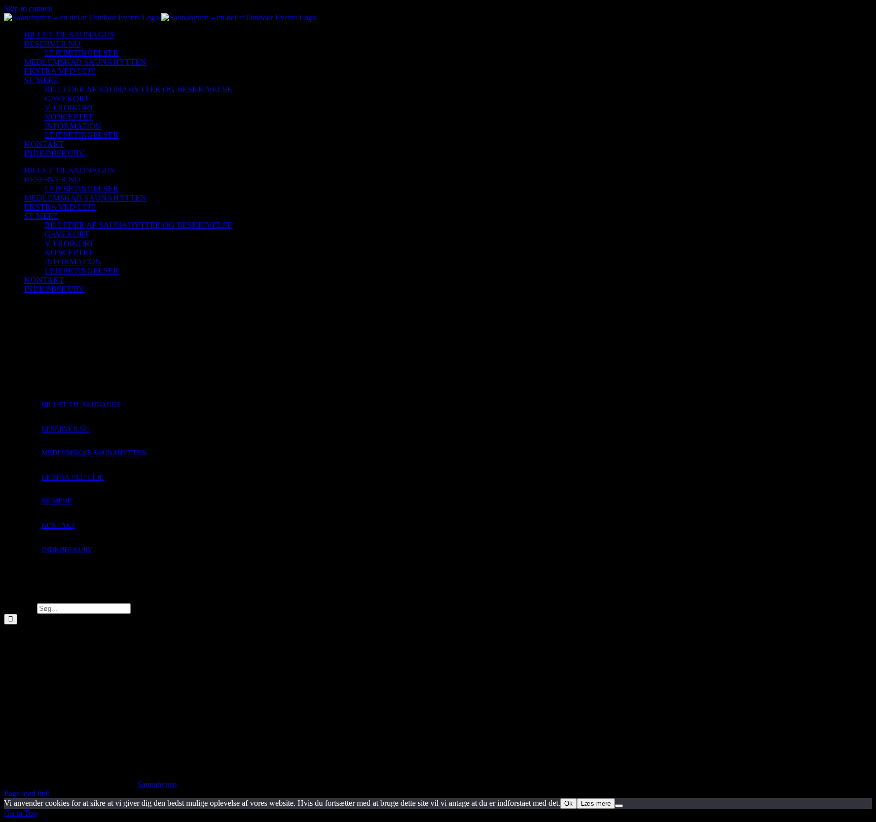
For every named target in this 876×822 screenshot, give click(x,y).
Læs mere (596, 803)
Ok (568, 803)
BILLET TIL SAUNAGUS (81, 405)
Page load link (27, 793)
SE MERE (57, 501)
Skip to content (28, 8)
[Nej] (619, 805)
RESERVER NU (66, 429)
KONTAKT (59, 525)
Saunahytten (157, 784)
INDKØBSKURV (67, 550)
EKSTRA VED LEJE (73, 477)
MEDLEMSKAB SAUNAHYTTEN (94, 453)
